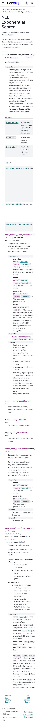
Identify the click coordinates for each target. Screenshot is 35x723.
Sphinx (14, 717)
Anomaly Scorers (10, 12)
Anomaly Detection (19, 9)
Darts (8, 9)
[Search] (26, 3)
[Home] (3, 9)
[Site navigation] (3, 3)
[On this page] (31, 3)
